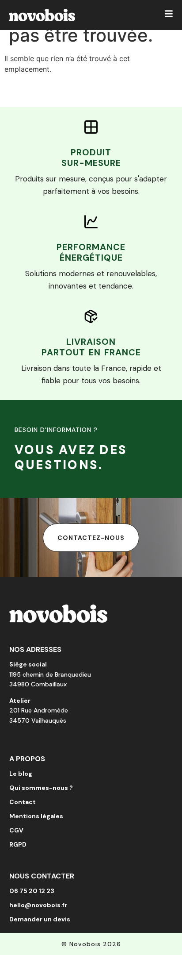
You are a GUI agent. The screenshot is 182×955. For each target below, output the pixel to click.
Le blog (20, 774)
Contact (22, 802)
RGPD (18, 844)
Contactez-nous (91, 538)
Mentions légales (36, 816)
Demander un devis (39, 919)
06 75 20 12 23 (31, 891)
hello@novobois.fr (38, 905)
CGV (16, 830)
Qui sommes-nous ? (41, 788)
